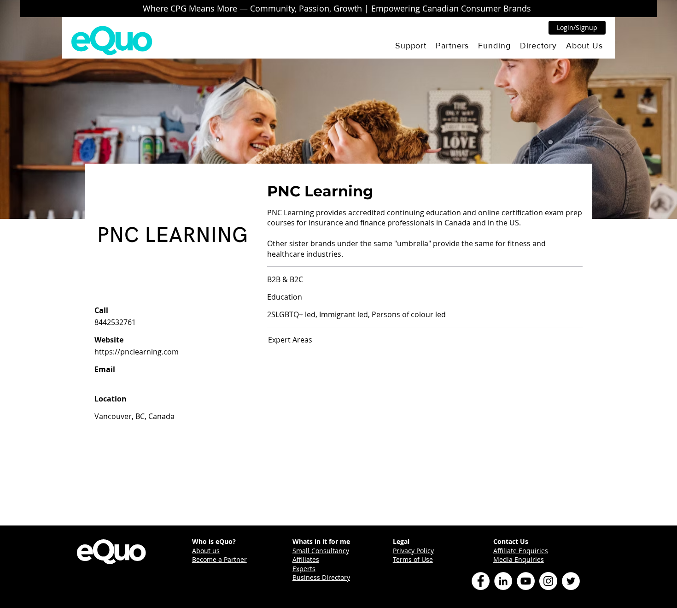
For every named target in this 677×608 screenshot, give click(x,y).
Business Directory (321, 577)
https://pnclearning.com (136, 352)
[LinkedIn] (503, 581)
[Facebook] (481, 581)
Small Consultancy (320, 550)
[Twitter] (571, 581)
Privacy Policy (413, 550)
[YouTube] (526, 581)
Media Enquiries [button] (518, 559)
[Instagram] (548, 581)
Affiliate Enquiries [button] (520, 550)
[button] (410, 46)
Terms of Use (413, 559)
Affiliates (305, 559)
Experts (303, 568)
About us (206, 550)
